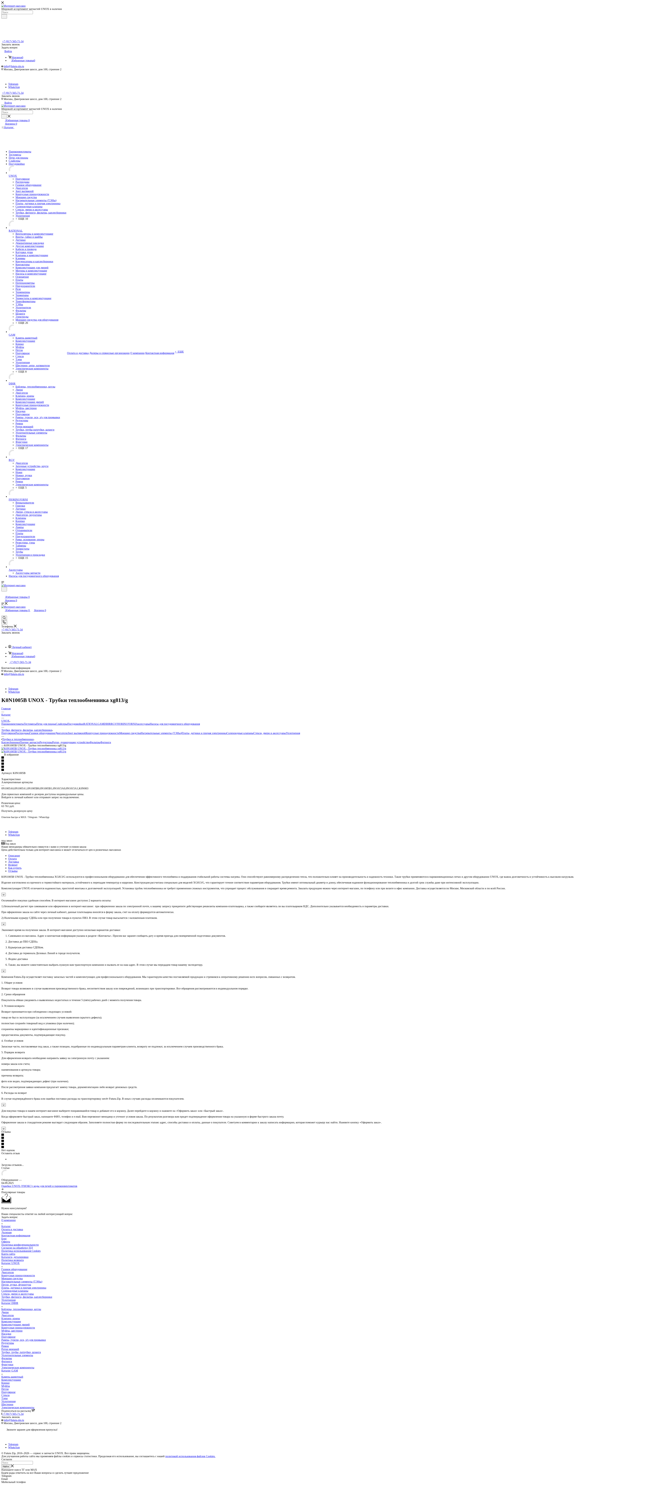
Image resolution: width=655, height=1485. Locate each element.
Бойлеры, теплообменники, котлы (21, 1309)
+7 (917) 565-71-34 (13, 41)
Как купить (14, 867)
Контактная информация (15, 1235)
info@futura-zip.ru (14, 66)
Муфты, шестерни (12, 1330)
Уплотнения (293, 733)
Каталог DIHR (9, 1303)
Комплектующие (11, 1321)
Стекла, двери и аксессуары (269, 733)
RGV (114, 723)
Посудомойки (75, 723)
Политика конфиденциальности (20, 1244)
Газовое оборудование (42, 733)
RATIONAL (90, 723)
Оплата (12, 858)
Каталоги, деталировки (14, 1257)
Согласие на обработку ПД (17, 1247)
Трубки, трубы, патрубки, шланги (21, 1352)
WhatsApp (14, 87)
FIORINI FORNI (126, 723)
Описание (14, 855)
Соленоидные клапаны (240, 733)
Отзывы (13, 871)
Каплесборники (10, 742)
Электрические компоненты (17, 1367)
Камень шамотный (12, 1376)
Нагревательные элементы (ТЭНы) (161, 733)
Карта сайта (8, 1253)
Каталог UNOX (10, 1263)
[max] (12, 80)
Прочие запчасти (30, 742)
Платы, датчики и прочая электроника (204, 733)
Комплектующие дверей (15, 1324)
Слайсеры (61, 723)
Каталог (6, 1226)
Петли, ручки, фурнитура (16, 1284)
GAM (100, 723)
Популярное (8, 733)
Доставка (13, 861)
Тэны (4, 1398)
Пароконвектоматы (12, 723)
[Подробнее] (2, 1189)
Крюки (5, 1382)
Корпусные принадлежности (102, 733)
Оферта (5, 1241)
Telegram (13, 84)
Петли (5, 1389)
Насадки (6, 1333)
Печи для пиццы (46, 723)
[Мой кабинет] (2, 593)
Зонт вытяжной (77, 733)
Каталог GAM (9, 1370)
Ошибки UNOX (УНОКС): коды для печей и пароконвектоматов (39, 1186)
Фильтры (95, 742)
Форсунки (7, 1364)
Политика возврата (12, 1260)
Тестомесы (30, 723)
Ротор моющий (10, 1349)
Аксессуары (143, 723)
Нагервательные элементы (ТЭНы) (21, 1281)
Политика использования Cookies (21, 1250)
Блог (4, 1238)
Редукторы (46, 742)
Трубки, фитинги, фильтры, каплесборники (26, 1296)
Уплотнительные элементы (17, 1355)
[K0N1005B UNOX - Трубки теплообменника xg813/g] (33, 748)
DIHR (107, 723)
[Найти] (4, 16)
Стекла (5, 1395)
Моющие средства (130, 733)
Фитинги (105, 742)
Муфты (5, 1386)
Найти (6, 1466)
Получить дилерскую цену (17, 810)
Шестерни (7, 1404)
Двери (5, 1312)
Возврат (13, 864)
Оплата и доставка (12, 1229)
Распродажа (22, 733)
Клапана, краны (10, 1318)
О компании (8, 1220)
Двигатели (61, 733)
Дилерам (6, 1232)
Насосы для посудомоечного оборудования (175, 723)
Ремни (5, 1346)
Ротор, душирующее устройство (71, 742)
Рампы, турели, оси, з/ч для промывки (23, 1339)
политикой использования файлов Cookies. (190, 1456)
